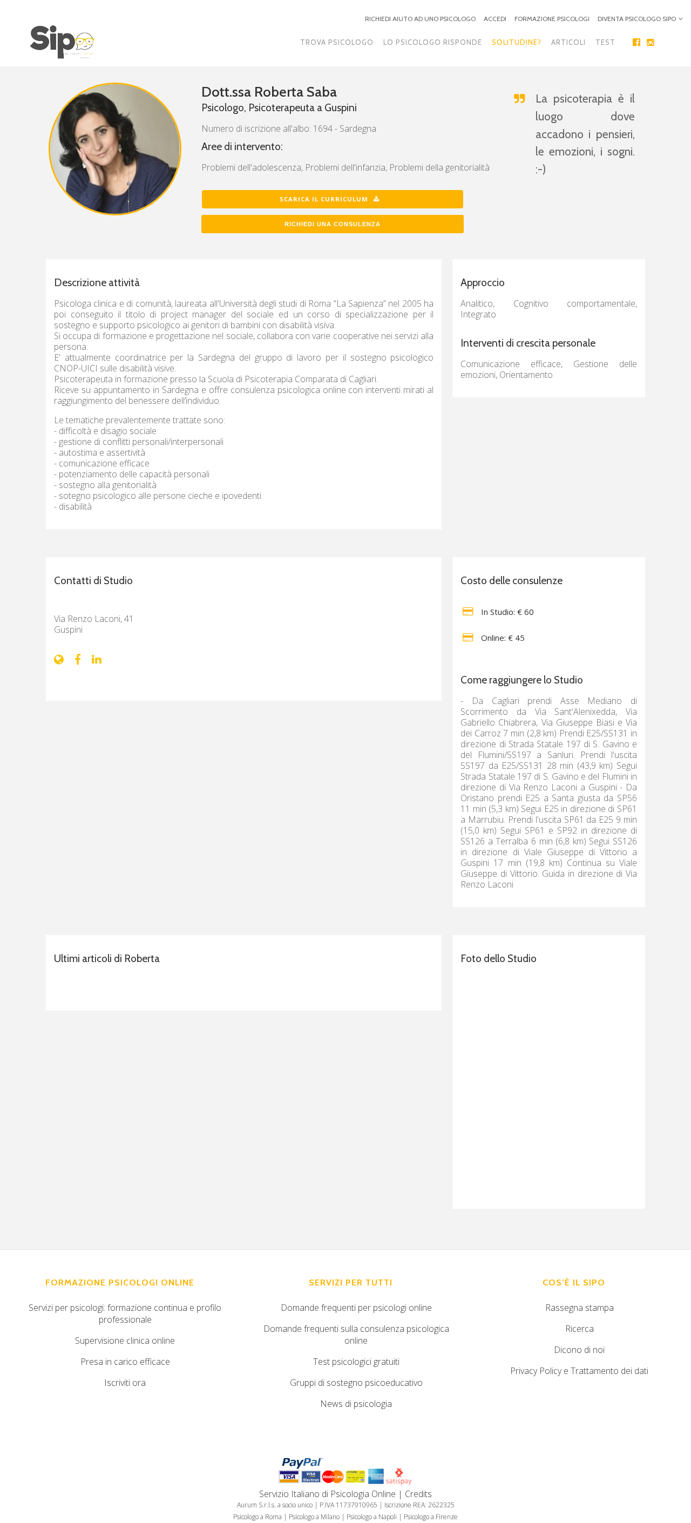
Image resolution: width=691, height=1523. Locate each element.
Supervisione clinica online (125, 1340)
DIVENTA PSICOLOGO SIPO (637, 19)
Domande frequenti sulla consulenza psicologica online (356, 1334)
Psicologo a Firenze (431, 1516)
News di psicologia (356, 1404)
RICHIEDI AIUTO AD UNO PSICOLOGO (420, 19)
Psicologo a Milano (314, 1516)
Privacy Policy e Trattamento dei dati (579, 1371)
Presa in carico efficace (125, 1362)
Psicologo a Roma (257, 1516)
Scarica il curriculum (324, 199)
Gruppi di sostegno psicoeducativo (356, 1383)
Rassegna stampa (579, 1308)
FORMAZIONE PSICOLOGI (552, 19)
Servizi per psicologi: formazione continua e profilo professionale (125, 1313)
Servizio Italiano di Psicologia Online (327, 1494)
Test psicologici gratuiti (356, 1362)
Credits (418, 1494)
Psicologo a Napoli (372, 1516)
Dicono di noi (579, 1350)
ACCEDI (495, 19)
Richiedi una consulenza (332, 224)
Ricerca (579, 1329)
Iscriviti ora (125, 1383)
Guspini (340, 107)
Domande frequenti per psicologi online (356, 1308)
